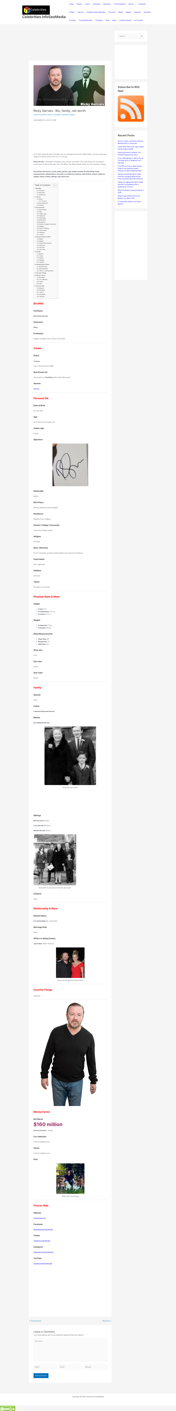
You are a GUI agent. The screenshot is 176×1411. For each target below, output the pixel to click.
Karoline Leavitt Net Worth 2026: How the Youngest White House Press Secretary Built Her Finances (130, 176)
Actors (87, 4)
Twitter (41, 292)
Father (41, 256)
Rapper (128, 12)
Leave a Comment (40, 115)
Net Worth (42, 277)
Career (38, 197)
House (41, 281)
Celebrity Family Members (96, 12)
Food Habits (43, 230)
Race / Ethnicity (44, 228)
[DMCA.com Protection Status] (7, 1408)
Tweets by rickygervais (42, 1241)
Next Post (107, 1321)
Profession (42, 195)
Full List (36, 389)
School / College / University (47, 224)
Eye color (42, 247)
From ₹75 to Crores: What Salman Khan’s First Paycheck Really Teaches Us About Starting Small (130, 168)
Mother (41, 258)
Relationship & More (42, 264)
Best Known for (43, 203)
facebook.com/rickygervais (43, 1229)
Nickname (42, 192)
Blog (107, 20)
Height (41, 239)
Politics (72, 12)
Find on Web (40, 286)
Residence (42, 222)
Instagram (42, 294)
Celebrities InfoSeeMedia (44, 17)
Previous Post (35, 1321)
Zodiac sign (42, 214)
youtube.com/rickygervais (43, 1263)
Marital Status (43, 266)
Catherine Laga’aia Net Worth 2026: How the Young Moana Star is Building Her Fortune (130, 184)
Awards (41, 205)
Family (38, 251)
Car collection (43, 279)
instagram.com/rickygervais (43, 1252)
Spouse (41, 254)
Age (40, 211)
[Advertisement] (70, 45)
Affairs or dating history (46, 270)
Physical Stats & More (43, 237)
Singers (79, 4)
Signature (42, 216)
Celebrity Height (125, 20)
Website (41, 288)
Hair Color (42, 249)
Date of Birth (42, 209)
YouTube (41, 296)
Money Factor (40, 275)
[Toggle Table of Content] (54, 185)
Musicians (107, 4)
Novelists (147, 12)
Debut (40, 199)
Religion (41, 226)
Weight (41, 241)
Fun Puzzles (138, 20)
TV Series (44, 201)
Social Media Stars (85, 20)
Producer (72, 20)
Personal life (40, 207)
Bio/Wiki (38, 188)
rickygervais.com (40, 1218)
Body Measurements (45, 243)
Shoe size (42, 245)
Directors (112, 12)
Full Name (41, 190)
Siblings (41, 260)
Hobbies (42, 232)
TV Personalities (119, 4)
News (114, 20)
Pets (40, 283)
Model (120, 12)
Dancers (81, 12)
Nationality (42, 218)
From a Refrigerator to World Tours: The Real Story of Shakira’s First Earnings (130, 160)
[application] (134, 4)
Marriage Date (43, 268)
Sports (131, 4)
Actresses (96, 4)
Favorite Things (41, 273)
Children (41, 262)
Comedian (142, 4)
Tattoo (42, 234)
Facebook (42, 290)
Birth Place (42, 220)
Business (137, 12)
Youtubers (99, 20)
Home (71, 4)
